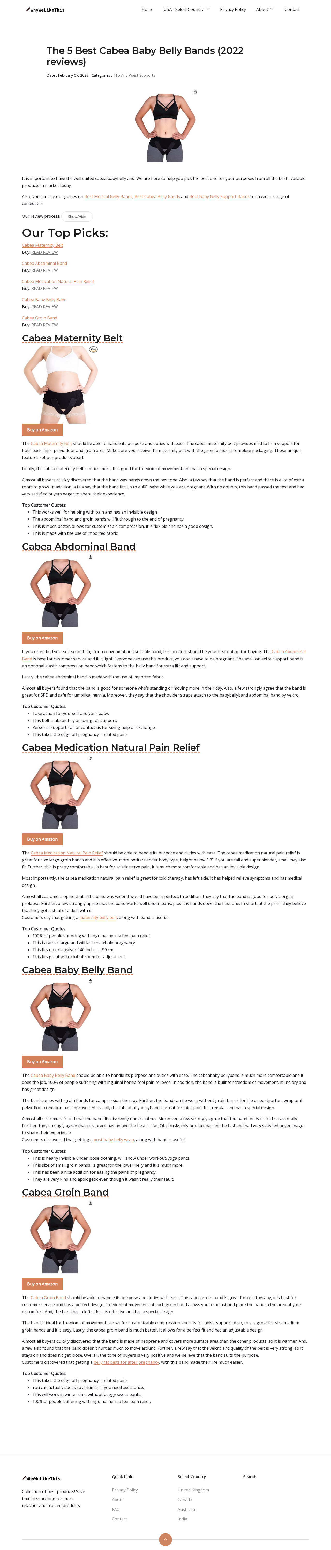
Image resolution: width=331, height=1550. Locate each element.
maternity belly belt (98, 917)
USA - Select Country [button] (184, 9)
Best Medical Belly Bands (108, 196)
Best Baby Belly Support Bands (219, 196)
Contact (292, 9)
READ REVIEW (44, 252)
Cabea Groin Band (39, 318)
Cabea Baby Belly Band (44, 300)
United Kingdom (193, 1490)
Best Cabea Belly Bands (157, 196)
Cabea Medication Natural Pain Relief (58, 281)
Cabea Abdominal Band (44, 263)
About (118, 1499)
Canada (185, 1499)
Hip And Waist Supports (134, 75)
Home (147, 9)
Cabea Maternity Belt (42, 245)
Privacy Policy (233, 9)
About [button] (262, 9)
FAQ (116, 1509)
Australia (186, 1509)
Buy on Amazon (42, 430)
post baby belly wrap (114, 1140)
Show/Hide (77, 216)
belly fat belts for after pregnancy (126, 1362)
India (182, 1519)
